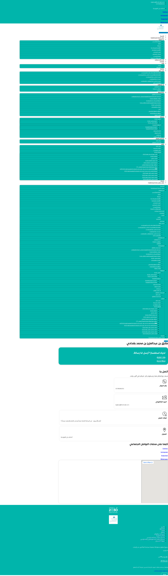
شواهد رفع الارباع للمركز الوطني (149, 165)
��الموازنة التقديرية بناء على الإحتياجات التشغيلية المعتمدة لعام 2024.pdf (138, 169)
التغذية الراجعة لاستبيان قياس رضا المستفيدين (149, 75)
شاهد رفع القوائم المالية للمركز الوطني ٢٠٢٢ (146, 167)
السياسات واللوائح (156, 94)
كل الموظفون (161, 84)
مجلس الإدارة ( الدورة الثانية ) (157, 38)
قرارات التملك (158, 133)
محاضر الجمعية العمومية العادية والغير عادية (150, 103)
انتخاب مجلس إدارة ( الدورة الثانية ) (156, 182)
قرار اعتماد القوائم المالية (151, 160)
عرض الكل (158, 146)
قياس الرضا (161, 70)
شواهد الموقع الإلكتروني (154, 111)
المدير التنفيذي (157, 52)
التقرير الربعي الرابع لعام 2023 (150, 179)
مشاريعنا (162, 69)
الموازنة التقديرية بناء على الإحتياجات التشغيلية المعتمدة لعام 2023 (140, 171)
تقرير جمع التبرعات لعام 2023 (150, 154)
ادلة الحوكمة (161, 92)
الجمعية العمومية (157, 125)
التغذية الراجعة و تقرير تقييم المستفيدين (151, 73)
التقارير (162, 144)
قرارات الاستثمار (157, 131)
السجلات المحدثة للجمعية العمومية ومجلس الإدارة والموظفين (146, 96)
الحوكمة (162, 117)
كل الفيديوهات (157, 137)
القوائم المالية (157, 152)
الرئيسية (162, 36)
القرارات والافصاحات (156, 107)
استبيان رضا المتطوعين (155, 79)
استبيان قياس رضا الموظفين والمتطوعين (151, 81)
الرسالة (159, 46)
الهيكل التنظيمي (156, 54)
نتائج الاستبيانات (157, 83)
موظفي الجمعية (157, 89)
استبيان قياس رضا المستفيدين (153, 77)
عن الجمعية (161, 39)
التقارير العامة (158, 115)
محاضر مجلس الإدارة (156, 105)
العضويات (162, 61)
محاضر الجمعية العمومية (151, 129)
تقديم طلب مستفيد (159, 60)
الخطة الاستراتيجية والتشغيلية (153, 101)
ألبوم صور (158, 67)
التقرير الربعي (154, 158)
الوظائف (159, 90)
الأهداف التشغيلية (156, 50)
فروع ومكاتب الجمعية (156, 58)
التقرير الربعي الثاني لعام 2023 (149, 175)
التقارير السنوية (157, 148)
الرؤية (159, 43)
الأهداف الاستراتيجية (156, 48)
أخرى (159, 109)
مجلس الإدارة (158, 119)
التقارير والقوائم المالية (155, 98)
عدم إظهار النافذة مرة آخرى (161, 571)
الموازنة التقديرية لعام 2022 (150, 163)
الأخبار (163, 63)
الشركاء (162, 181)
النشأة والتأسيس (156, 41)
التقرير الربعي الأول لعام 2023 (150, 173)
